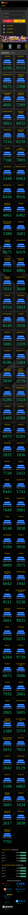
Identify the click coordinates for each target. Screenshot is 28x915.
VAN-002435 (7, 170)
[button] (10, 46)
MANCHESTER (21, 277)
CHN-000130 (7, 520)
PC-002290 (20, 667)
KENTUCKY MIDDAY (20, 75)
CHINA (7, 516)
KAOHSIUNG (7, 443)
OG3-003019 (7, 336)
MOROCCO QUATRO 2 (7, 609)
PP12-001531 (21, 428)
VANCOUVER (7, 166)
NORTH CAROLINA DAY (20, 148)
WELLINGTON (21, 498)
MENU (3, 5)
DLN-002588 (7, 281)
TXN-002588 (7, 373)
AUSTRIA (7, 682)
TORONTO (7, 295)
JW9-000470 (20, 336)
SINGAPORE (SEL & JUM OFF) (21, 590)
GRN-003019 (21, 392)
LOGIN (8, 21)
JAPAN (7, 590)
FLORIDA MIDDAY (7, 111)
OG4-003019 (7, 428)
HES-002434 (7, 502)
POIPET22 (7, 756)
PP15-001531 (21, 520)
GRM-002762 (7, 797)
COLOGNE (7, 56)
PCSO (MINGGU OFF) (20, 664)
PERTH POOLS (21, 443)
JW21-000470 (21, 704)
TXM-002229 (7, 741)
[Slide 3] (15, 40)
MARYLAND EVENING (20, 259)
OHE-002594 (21, 244)
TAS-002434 (7, 410)
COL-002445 (7, 60)
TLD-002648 (20, 557)
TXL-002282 (20, 815)
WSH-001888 (7, 189)
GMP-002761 (7, 78)
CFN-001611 (20, 299)
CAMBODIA (20, 406)
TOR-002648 (7, 299)
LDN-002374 (7, 392)
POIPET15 (21, 516)
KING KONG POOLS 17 (7, 572)
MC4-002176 (7, 557)
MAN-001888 (21, 281)
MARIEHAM (7, 350)
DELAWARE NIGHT (7, 277)
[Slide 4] (18, 40)
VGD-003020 (7, 134)
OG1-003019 (21, 189)
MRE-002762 (21, 262)
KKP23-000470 (7, 815)
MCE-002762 (7, 262)
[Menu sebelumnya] (2, 46)
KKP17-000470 (7, 575)
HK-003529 (20, 760)
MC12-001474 (21, 60)
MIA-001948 (7, 631)
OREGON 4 (7, 424)
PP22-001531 (7, 760)
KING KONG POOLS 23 (7, 812)
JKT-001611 (20, 797)
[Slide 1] (10, 40)
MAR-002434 (7, 354)
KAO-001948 (7, 447)
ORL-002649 (7, 152)
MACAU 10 (21, 737)
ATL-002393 (7, 667)
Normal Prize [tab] (5, 52)
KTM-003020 (21, 78)
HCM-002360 (21, 723)
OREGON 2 (21, 221)
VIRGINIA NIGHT (21, 350)
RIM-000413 (7, 97)
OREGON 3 (7, 332)
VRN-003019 (21, 354)
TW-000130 (20, 686)
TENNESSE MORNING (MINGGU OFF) (7, 720)
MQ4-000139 (7, 833)
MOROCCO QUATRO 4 (7, 830)
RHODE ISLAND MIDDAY (7, 93)
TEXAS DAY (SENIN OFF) (20, 93)
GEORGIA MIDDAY (7, 793)
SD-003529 (7, 483)
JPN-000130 (7, 594)
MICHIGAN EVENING (7, 259)
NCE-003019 (20, 373)
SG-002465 (20, 594)
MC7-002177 (7, 649)
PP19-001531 (21, 649)
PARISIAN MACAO (21, 166)
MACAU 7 (7, 645)
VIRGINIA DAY (7, 129)
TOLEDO (20, 553)
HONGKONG (20, 756)
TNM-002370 (7, 723)
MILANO (7, 700)
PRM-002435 (21, 170)
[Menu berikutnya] (25, 46)
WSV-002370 (7, 226)
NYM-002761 (21, 134)
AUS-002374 (7, 686)
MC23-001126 (21, 778)
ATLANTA (7, 663)
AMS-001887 (7, 539)
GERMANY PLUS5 (7, 74)
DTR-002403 (21, 539)
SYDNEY (7, 479)
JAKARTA (20, 792)
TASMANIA (7, 406)
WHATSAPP (10, 25)
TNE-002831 (7, 244)
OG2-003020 (21, 226)
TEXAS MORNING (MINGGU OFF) (7, 738)
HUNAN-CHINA (20, 571)
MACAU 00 (21, 56)
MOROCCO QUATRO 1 (7, 204)
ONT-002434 (21, 318)
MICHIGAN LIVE (7, 313)
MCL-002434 (7, 318)
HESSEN (7, 498)
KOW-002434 (21, 612)
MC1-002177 (21, 465)
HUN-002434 (21, 575)
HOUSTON (21, 627)
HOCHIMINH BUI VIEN (21, 719)
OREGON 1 (21, 185)
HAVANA (20, 203)
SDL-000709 (20, 483)
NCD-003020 (21, 152)
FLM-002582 (7, 115)
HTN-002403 (21, 631)
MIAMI (7, 627)
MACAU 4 (7, 553)
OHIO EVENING (20, 240)
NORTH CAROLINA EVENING (21, 370)
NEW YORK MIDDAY (21, 130)
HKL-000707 (7, 778)
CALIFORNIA (20, 295)
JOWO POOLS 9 (20, 332)
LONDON (7, 387)
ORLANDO (7, 148)
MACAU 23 (21, 774)
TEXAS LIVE (21, 811)
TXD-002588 (21, 97)
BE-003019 (7, 465)
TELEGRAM (10, 29)
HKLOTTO (7, 774)
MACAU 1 (21, 461)
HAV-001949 (20, 207)
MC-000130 (20, 410)
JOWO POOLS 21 (20, 700)
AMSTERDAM (7, 535)
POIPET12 (21, 424)
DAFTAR (19, 21)
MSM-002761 (21, 115)
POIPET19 (21, 645)
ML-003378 (7, 704)
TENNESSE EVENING (7, 240)
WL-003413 (20, 502)
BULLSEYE (7, 461)
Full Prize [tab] (12, 52)
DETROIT (20, 535)
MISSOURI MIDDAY (21, 112)
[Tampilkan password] (24, 17)
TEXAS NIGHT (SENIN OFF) (7, 369)
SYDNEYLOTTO (21, 479)
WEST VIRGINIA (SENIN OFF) (7, 222)
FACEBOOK (10, 32)
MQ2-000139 (7, 612)
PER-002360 (20, 447)
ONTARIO (21, 313)
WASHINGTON (7, 185)
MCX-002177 (21, 741)
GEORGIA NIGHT (21, 387)
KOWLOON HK (21, 608)
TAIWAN (20, 682)
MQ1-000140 (7, 207)
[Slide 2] (13, 40)
